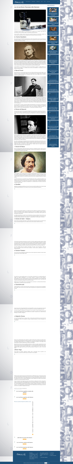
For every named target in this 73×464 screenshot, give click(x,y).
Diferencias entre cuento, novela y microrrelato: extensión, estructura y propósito (53, 62)
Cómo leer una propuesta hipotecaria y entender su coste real (53, 14)
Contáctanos (52, 452)
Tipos (45, 1)
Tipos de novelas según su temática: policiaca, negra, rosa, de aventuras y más (53, 108)
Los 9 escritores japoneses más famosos (24, 447)
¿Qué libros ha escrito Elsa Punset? (24, 438)
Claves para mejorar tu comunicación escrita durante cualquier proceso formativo (53, 81)
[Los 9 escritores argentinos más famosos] (14, 396)
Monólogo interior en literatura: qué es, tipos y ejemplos (53, 145)
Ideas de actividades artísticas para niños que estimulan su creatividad (53, 118)
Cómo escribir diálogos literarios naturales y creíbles (53, 136)
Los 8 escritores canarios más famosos (25, 442)
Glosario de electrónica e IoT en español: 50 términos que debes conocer (53, 99)
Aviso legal (52, 454)
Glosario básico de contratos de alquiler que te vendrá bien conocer (53, 23)
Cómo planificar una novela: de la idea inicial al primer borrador (53, 42)
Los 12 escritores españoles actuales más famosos (24, 392)
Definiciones (33, 1)
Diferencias (38, 1)
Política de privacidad (53, 455)
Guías (42, 1)
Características (28, 1)
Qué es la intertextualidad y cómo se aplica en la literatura (53, 71)
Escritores (48, 1)
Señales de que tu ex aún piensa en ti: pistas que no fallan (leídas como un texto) (53, 127)
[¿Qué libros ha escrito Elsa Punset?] (14, 437)
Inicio (16, 5)
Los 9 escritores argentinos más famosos (24, 397)
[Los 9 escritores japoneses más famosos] (14, 446)
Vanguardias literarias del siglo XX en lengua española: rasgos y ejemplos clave (53, 33)
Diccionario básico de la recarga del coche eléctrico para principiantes (53, 52)
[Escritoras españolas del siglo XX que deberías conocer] (22, 406)
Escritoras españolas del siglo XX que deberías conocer (32, 417)
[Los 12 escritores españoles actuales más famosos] (14, 390)
